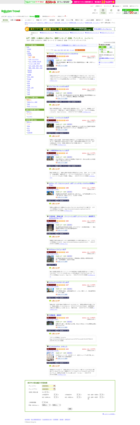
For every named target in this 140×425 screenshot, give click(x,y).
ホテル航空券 (108, 52)
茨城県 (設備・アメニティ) (92, 22)
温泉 (28, 104)
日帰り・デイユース (63, 102)
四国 (28, 90)
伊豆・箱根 (30, 77)
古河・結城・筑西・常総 (35, 66)
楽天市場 (125, 6)
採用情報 (55, 419)
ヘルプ (91, 6)
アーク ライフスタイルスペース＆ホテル (63, 53)
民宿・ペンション (32, 106)
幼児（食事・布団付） (93, 394)
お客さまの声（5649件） (53, 122)
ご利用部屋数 (32, 402)
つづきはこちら (86, 112)
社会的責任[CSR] (47, 419)
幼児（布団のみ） (69, 397)
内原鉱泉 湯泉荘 (55, 315)
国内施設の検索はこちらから (106, 58)
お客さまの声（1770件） (53, 189)
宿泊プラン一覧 (53, 69)
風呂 (68, 50)
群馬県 (30, 72)
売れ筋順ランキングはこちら (104, 29)
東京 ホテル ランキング (62, 32)
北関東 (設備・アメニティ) (76, 22)
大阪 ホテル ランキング (107, 32)
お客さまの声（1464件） (53, 222)
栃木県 (30, 70)
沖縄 (28, 94)
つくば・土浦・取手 (34, 63)
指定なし (29, 111)
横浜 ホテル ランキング (77, 32)
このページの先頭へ (109, 414)
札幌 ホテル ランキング (47, 32)
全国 (28, 47)
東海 (28, 83)
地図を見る (69, 60)
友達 (28, 130)
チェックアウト (33, 389)
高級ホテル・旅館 (32, 102)
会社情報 (27, 419)
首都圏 (29, 75)
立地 (58, 50)
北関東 (29, 53)
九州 (28, 92)
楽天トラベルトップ (30, 22)
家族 (28, 126)
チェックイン (32, 386)
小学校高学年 (45, 394)
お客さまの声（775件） (53, 254)
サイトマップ (107, 6)
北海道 (29, 49)
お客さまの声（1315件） (53, 350)
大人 (43, 392)
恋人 (28, 128)
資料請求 (67, 419)
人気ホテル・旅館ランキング (45, 22)
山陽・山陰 (30, 87)
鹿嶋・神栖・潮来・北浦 (35, 68)
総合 (55, 50)
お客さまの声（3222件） (53, 286)
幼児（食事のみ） (46, 397)
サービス (72, 50)
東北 (28, 51)
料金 (34, 405)
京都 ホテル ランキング (92, 32)
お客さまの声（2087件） (53, 154)
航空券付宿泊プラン (75, 102)
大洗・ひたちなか (34, 59)
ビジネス (29, 116)
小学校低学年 (68, 394)
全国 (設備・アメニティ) (61, 22)
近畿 (28, 85)
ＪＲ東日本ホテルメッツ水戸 (59, 150)
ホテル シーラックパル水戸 (59, 117)
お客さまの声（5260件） (53, 90)
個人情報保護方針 (36, 419)
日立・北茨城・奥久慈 (35, 61)
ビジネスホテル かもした (58, 346)
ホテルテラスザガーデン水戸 (59, 282)
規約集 (61, 419)
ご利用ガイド (98, 6)
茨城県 (30, 55)
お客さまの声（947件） (53, 58)
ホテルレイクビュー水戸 (57, 249)
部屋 (61, 50)
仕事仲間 (29, 132)
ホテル (104, 49)
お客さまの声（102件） (53, 319)
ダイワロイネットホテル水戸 (59, 86)
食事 (65, 50)
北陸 (28, 81)
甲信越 (29, 79)
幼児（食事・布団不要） (93, 398)
